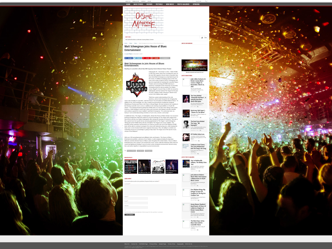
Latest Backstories (187, 75)
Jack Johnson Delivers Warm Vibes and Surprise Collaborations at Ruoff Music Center (198, 177)
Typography (180, 244)
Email (126, 201)
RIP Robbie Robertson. (198, 134)
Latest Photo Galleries (188, 157)
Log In (149, 1)
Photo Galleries (183, 4)
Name (126, 196)
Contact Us (134, 244)
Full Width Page (143, 244)
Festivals (159, 4)
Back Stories (138, 4)
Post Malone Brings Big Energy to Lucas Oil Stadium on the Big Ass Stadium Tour (198, 192)
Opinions (196, 4)
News (135, 43)
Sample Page (162, 244)
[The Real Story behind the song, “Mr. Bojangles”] (186, 124)
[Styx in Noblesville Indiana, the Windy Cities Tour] (186, 163)
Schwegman (148, 151)
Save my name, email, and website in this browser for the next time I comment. (143, 212)
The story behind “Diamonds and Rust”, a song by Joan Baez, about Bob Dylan (198, 98)
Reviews (149, 4)
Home (128, 4)
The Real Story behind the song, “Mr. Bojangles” (197, 123)
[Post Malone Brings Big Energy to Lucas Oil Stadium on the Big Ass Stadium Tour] (186, 192)
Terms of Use (135, 1)
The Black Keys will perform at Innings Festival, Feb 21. (140, 39)
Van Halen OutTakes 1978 (144, 172)
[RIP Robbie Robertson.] (186, 137)
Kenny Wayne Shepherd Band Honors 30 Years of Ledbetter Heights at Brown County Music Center (198, 208)
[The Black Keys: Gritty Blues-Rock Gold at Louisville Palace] (186, 224)
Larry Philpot (129, 54)
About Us (128, 1)
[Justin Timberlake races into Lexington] (171, 166)
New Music (170, 4)
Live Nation (140, 151)
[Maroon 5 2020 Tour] (158, 166)
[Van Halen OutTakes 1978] (144, 166)
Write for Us (188, 244)
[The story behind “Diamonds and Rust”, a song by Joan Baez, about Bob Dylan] (186, 98)
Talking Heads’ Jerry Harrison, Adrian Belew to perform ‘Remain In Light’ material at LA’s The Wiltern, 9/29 (130, 169)
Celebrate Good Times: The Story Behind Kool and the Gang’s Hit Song (198, 146)
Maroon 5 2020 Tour (156, 172)
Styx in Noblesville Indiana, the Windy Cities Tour (199, 162)
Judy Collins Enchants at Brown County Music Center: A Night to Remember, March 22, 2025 (198, 82)
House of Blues (131, 151)
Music (131, 43)
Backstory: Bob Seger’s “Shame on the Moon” (198, 111)
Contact (143, 1)
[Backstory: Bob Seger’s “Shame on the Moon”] (186, 113)
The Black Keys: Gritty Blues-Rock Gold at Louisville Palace (197, 223)
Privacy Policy (153, 244)
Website (126, 205)
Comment (127, 184)
